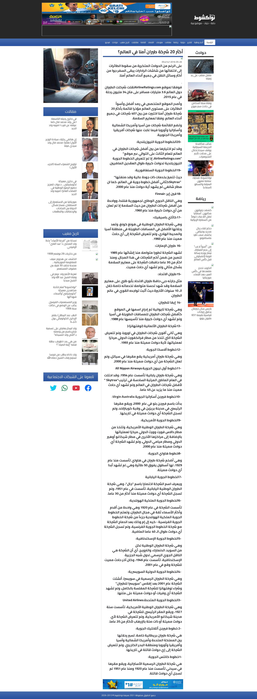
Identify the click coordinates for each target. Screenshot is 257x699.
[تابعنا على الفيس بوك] (88, 388)
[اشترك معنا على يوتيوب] (76, 388)
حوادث (115, 42)
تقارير (189, 42)
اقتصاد (151, 42)
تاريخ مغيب (124, 42)
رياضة (175, 42)
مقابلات (135, 42)
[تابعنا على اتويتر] (53, 388)
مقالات (168, 42)
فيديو (107, 42)
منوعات (159, 42)
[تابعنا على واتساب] (64, 388)
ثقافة (143, 42)
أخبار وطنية (198, 42)
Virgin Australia (124, 397)
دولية (182, 42)
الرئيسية (210, 42)
